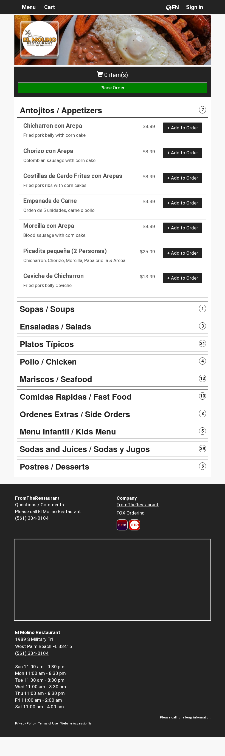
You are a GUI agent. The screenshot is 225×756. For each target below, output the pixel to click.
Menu (29, 7)
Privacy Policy (25, 723)
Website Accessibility (75, 723)
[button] (112, 110)
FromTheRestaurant (138, 504)
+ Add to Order (182, 127)
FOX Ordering (131, 513)
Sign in (194, 7)
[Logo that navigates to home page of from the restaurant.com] (122, 524)
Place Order (112, 87)
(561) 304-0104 (32, 518)
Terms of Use (48, 723)
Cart (49, 7)
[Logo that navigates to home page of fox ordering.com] (134, 524)
